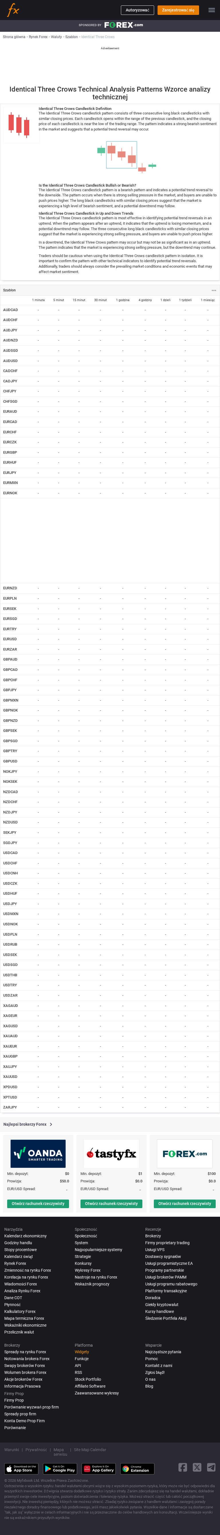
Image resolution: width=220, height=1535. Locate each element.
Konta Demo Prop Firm (24, 1421)
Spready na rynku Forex (25, 1352)
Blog (149, 1386)
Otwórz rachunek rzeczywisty (38, 1203)
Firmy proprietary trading (167, 1242)
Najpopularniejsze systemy (98, 1249)
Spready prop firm (20, 1414)
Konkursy (83, 1263)
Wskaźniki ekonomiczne (25, 1325)
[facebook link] (182, 1467)
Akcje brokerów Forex (23, 1379)
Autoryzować (137, 10)
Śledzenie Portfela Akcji (165, 1318)
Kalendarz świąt (18, 1256)
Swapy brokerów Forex (24, 1365)
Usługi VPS (154, 1249)
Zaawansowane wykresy (97, 1393)
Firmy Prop (14, 1400)
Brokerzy (153, 1236)
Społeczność (86, 1236)
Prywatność (36, 1449)
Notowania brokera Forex (27, 1358)
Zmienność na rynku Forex (27, 1270)
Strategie (83, 1256)
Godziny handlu (18, 1242)
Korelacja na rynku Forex (26, 1277)
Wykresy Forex (88, 1270)
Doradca (152, 1297)
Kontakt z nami (158, 1365)
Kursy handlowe (159, 1311)
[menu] (211, 10)
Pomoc (151, 1358)
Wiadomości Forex (20, 1284)
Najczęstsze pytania (163, 1352)
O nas (150, 1379)
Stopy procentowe (20, 1249)
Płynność (12, 1304)
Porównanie (15, 1427)
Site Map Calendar (90, 1449)
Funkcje (82, 1358)
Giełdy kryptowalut (161, 1304)
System (81, 1242)
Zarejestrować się (178, 10)
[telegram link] (211, 1467)
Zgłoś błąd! (155, 1372)
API (78, 1365)
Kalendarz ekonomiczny (25, 1236)
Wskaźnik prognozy (92, 1284)
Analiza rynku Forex (22, 1291)
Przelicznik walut (19, 1332)
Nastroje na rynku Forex (96, 1277)
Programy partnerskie (164, 1270)
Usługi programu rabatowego (171, 1284)
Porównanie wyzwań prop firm (31, 1407)
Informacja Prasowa (22, 1386)
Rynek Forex (15, 1263)
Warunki (11, 1449)
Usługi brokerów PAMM (165, 1277)
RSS (78, 1372)
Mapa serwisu (60, 1452)
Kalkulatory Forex (20, 1311)
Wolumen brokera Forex (25, 1372)
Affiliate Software (90, 1386)
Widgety (82, 1352)
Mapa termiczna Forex (24, 1318)
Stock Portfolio (88, 1379)
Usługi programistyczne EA (169, 1263)
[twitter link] (197, 1467)
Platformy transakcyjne (166, 1291)
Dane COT (13, 1297)
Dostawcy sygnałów (163, 1256)
